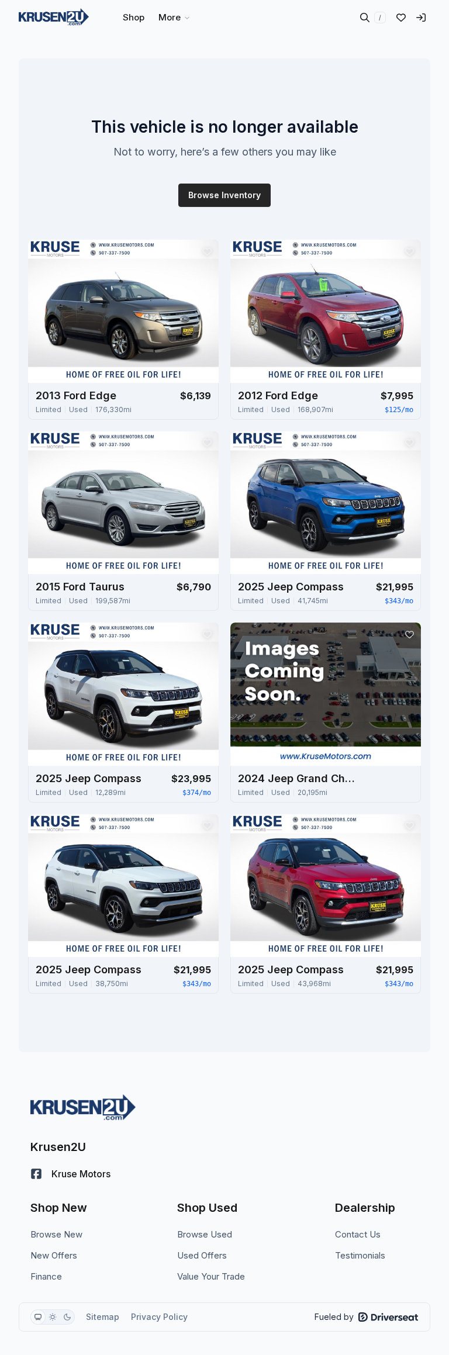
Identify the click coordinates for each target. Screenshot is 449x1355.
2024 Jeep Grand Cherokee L (296, 778)
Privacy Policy (159, 1317)
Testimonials (360, 1255)
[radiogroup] (52, 1317)
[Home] (54, 17)
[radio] (38, 1317)
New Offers (53, 1255)
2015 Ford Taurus (80, 586)
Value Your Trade (211, 1276)
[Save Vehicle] (207, 251)
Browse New (56, 1234)
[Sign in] (421, 17)
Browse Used (204, 1234)
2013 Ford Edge (76, 395)
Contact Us (358, 1234)
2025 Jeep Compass (291, 586)
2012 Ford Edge (278, 395)
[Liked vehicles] (401, 17)
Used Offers (202, 1255)
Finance (46, 1276)
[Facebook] (36, 1174)
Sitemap (102, 1317)
